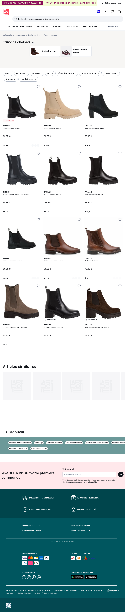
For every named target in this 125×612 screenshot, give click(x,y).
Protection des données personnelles (66, 590)
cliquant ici (92, 482)
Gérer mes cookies (87, 590)
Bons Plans (57, 26)
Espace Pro (113, 26)
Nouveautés (42, 26)
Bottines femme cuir (18, 448)
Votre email (68, 469)
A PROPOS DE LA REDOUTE (31, 525)
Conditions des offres (27, 590)
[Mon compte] (105, 12)
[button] (119, 12)
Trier (7, 73)
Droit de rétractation (24, 593)
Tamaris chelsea (50, 35)
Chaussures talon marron (97, 442)
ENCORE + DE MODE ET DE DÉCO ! (82, 530)
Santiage (39, 442)
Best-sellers (72, 26)
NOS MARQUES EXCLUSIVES (31, 530)
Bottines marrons (54, 442)
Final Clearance (90, 26)
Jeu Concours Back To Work (19, 26)
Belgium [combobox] (113, 590)
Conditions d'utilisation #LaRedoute (45, 593)
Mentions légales (11, 590)
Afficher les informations (62, 541)
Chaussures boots (39, 448)
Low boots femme (74, 442)
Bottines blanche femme (20, 442)
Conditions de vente (43, 590)
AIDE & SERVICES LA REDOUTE (81, 525)
